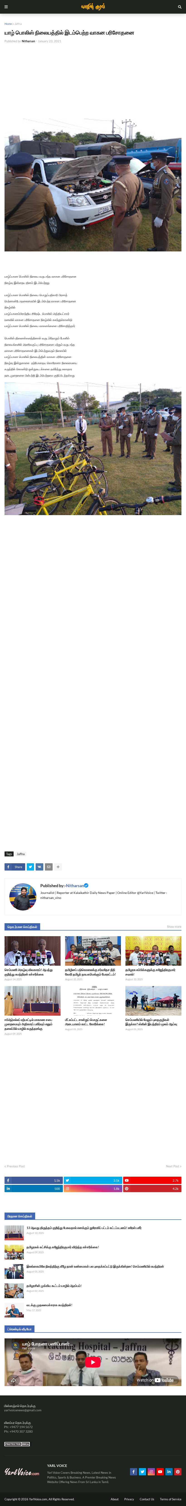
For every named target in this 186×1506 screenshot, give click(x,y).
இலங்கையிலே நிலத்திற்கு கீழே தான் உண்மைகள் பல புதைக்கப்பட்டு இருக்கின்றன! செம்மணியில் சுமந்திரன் (95, 1266)
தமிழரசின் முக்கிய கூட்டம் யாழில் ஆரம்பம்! (54, 1286)
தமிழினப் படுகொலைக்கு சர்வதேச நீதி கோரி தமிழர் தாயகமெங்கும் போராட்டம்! (90, 972)
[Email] (49, 867)
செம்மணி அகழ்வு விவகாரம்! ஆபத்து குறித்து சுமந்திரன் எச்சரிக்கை (29, 972)
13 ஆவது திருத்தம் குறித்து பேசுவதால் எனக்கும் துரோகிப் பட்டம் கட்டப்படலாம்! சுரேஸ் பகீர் (84, 1228)
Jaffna (18, 23)
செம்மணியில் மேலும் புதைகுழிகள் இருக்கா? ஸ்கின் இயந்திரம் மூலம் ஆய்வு (151, 1022)
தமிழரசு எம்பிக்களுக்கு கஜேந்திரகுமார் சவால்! (150, 972)
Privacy (129, 1499)
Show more (174, 926)
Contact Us (147, 1499)
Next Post (172, 1166)
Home (8, 23)
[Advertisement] (93, 81)
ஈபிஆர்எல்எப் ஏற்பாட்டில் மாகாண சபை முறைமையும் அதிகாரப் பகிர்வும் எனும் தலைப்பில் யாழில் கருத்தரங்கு (28, 1024)
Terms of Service (170, 1499)
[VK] (39, 867)
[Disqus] (93, 1098)
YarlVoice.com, (39, 1499)
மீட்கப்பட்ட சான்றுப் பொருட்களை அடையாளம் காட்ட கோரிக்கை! (86, 1022)
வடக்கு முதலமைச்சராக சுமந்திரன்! (49, 1305)
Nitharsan (75, 885)
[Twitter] (30, 867)
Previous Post (16, 1166)
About (115, 1499)
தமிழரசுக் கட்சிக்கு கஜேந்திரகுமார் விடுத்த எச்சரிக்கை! (63, 1247)
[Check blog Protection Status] (17, 1445)
